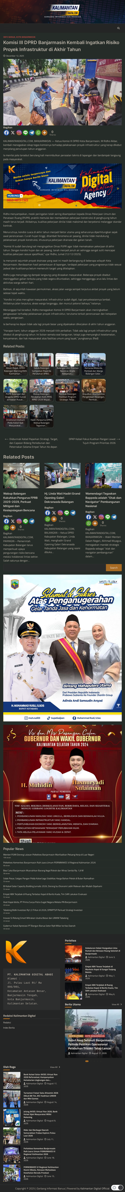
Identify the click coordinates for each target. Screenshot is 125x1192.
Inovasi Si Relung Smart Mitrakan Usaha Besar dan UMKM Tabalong (35, 918)
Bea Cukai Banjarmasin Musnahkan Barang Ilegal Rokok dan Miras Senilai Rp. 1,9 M (43, 870)
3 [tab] (94, 1061)
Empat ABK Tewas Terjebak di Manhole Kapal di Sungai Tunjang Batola (100, 969)
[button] (117, 1187)
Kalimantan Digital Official (94, 1188)
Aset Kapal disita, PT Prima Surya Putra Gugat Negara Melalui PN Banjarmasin (40, 902)
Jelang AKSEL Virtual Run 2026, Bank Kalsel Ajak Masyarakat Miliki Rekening (40, 1114)
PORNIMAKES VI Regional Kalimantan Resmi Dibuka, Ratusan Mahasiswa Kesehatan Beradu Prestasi (41, 1169)
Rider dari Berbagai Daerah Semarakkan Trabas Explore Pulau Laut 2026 (39, 1132)
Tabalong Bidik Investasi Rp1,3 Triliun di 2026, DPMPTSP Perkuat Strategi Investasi (43, 910)
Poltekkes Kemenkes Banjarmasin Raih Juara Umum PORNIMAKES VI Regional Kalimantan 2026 (49, 862)
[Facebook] (6, 132)
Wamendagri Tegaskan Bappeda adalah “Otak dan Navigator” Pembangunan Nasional (103, 500)
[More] (44, 132)
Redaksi (7, 1022)
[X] (13, 132)
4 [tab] (97, 1061)
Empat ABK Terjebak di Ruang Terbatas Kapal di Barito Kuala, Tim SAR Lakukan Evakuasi (45, 894)
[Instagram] (19, 132)
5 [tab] (101, 1061)
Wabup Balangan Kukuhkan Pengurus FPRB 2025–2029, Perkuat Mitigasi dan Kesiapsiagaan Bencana (20, 502)
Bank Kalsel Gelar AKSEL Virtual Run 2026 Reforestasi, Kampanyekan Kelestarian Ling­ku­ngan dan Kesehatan (40, 1079)
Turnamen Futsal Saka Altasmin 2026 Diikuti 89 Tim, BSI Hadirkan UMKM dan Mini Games (41, 1095)
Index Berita (9, 1027)
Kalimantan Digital (96, 957)
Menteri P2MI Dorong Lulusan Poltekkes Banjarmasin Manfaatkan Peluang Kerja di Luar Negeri (48, 854)
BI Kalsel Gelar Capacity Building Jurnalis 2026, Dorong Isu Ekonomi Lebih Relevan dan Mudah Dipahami (52, 886)
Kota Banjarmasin (25, 37)
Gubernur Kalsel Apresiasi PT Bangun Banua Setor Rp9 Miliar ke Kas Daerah (39, 925)
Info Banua (9, 37)
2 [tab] (91, 1061)
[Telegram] (32, 132)
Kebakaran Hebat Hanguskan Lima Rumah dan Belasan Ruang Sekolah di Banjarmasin (102, 950)
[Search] (118, 28)
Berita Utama (76, 1036)
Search (114, 568)
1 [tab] (87, 1061)
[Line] (25, 132)
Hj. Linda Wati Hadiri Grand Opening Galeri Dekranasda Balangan (62, 498)
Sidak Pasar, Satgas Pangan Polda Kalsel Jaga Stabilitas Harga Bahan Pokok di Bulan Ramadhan (48, 878)
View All (116, 1004)
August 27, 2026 (99, 1053)
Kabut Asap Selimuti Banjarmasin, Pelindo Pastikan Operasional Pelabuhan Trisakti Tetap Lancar (91, 1044)
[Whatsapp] (38, 132)
